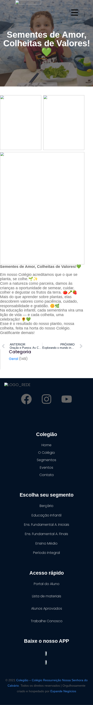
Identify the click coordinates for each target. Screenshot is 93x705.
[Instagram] (46, 399)
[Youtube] (66, 399)
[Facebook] (26, 399)
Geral (13, 358)
